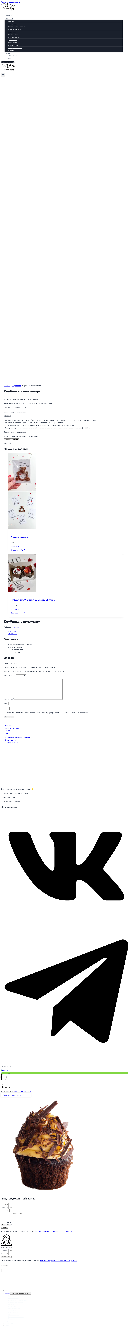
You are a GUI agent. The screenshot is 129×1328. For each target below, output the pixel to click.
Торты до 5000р (13, 24)
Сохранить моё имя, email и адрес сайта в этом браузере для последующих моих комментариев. (47, 713)
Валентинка (19, 537)
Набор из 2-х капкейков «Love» (33, 600)
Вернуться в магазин (22, 1091)
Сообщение (6, 1222)
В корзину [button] (15, 550)
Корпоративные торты (15, 48)
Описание (12, 631)
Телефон (4, 1207)
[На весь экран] (3, 1265)
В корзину (7, 439)
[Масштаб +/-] (1, 1265)
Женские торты (13, 45)
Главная (7, 386)
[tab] (66, 631)
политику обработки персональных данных (53, 1232)
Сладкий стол (12, 32)
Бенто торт (11, 21)
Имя (6, 703)
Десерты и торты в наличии (16, 26)
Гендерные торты (13, 37)
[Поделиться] (5, 1265)
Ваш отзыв (9, 699)
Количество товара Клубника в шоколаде (21, 436)
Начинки (9, 16)
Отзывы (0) (12, 634)
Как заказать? (11, 56)
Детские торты (12, 40)
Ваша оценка (10, 676)
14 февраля (16, 386)
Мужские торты (12, 42)
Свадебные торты (13, 34)
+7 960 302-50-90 (8, 62)
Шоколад (11, 50)
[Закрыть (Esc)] (7, 1265)
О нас (7, 53)
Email (6, 708)
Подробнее (15, 439)
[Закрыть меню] (1, 1270)
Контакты (9, 58)
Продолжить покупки (12, 1095)
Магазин (7, 1294)
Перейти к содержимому (11, 2)
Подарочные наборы (14, 29)
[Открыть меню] (3, 75)
